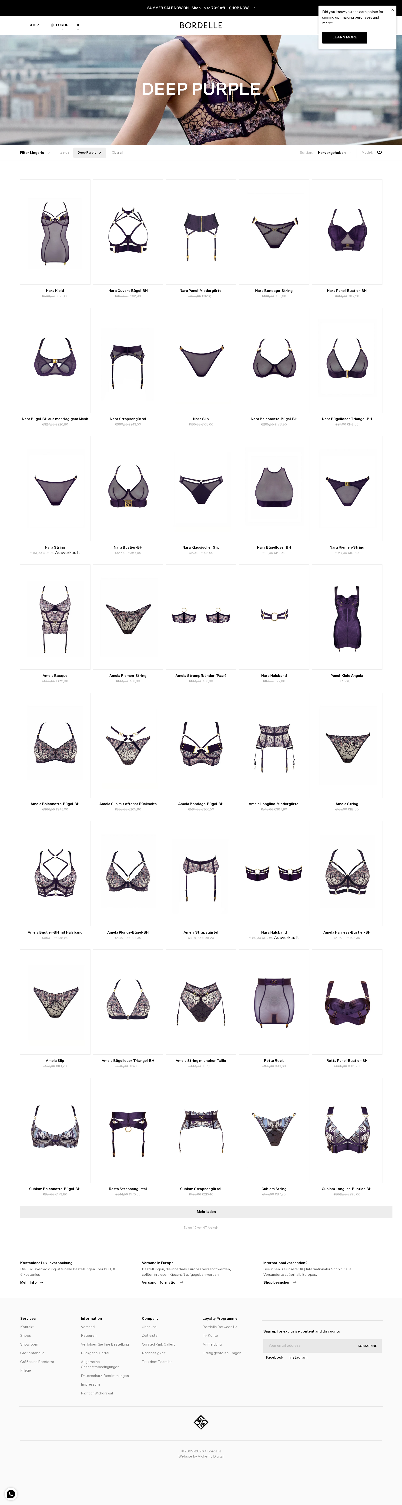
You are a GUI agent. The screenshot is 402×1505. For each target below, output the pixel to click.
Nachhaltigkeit (154, 1353)
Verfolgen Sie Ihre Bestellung (105, 1344)
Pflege (25, 1370)
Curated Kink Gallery (158, 1344)
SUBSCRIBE (367, 1346)
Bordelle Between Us (220, 1327)
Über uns (149, 1327)
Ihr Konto (210, 1335)
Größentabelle (32, 1353)
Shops (25, 1335)
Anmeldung (212, 1344)
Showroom (29, 1344)
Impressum (90, 1384)
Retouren (89, 1335)
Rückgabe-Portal (95, 1353)
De (78, 25)
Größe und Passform (37, 1362)
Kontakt (27, 1327)
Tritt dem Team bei (157, 1362)
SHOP (34, 25)
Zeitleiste (149, 1335)
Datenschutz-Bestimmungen (105, 1376)
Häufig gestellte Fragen (222, 1353)
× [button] (392, 9)
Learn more (344, 37)
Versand (88, 1327)
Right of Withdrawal (97, 1393)
